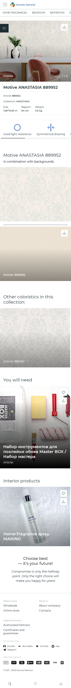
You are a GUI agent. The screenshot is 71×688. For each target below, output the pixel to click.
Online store (11, 610)
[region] (35, 129)
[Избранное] (35, 683)
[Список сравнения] (61, 683)
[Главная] (31, 4)
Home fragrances (15, 12)
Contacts (45, 610)
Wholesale (10, 605)
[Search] (10, 683)
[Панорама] (4, 28)
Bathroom (57, 12)
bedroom (38, 12)
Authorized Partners (16, 625)
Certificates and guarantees (13, 631)
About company (49, 605)
